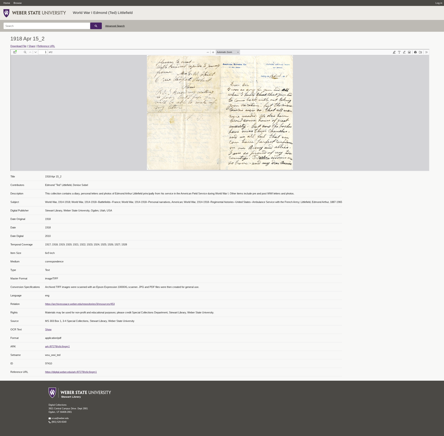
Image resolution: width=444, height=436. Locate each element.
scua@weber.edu (60, 418)
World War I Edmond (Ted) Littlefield (103, 13)
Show (48, 329)
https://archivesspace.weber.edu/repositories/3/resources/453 (80, 303)
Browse (18, 3)
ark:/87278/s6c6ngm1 (57, 346)
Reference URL (46, 46)
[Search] (96, 26)
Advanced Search (115, 25)
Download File (18, 46)
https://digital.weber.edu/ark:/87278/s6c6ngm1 (71, 371)
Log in (439, 3)
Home (6, 3)
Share (31, 46)
